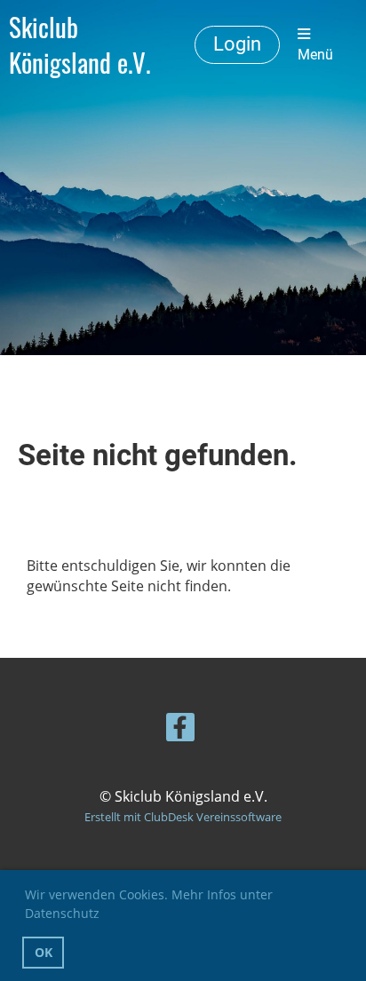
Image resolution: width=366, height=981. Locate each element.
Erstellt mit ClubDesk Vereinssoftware (183, 817)
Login (237, 44)
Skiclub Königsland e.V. (79, 45)
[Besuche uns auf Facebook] (180, 730)
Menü (315, 54)
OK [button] (43, 952)
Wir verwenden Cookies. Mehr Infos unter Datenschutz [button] (149, 904)
